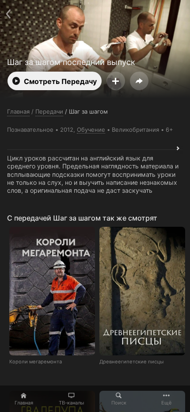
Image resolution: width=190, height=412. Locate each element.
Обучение (91, 129)
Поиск (118, 403)
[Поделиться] (139, 81)
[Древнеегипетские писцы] (142, 291)
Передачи (49, 111)
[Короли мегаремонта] (52, 291)
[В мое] (115, 81)
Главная (24, 403)
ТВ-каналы (71, 403)
